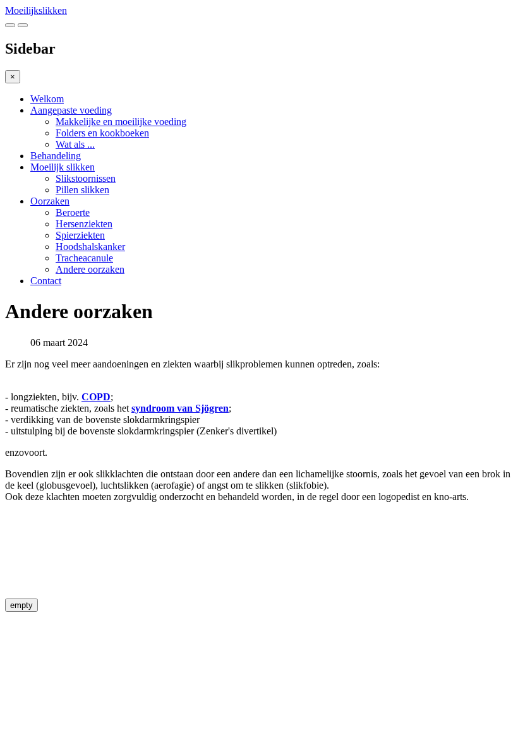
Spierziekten (80, 235)
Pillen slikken (82, 189)
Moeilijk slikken (62, 167)
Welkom (47, 98)
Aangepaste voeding (71, 110)
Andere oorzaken (90, 269)
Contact (45, 280)
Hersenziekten (84, 223)
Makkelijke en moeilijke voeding (121, 121)
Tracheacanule (84, 258)
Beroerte (73, 212)
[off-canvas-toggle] (23, 25)
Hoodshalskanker (90, 246)
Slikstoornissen (86, 178)
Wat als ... (75, 144)
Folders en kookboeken (102, 133)
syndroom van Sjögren (180, 408)
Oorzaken (49, 201)
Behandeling (55, 155)
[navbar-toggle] (10, 25)
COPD (96, 396)
